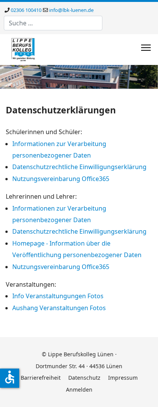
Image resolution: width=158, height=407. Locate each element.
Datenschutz (84, 377)
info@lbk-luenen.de (71, 10)
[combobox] (53, 23)
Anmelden (79, 389)
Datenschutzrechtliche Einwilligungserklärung (79, 167)
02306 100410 (26, 10)
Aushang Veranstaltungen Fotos (59, 308)
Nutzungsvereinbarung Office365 (60, 178)
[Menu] (146, 47)
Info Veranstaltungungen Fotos (58, 296)
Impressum (123, 377)
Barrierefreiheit (41, 377)
